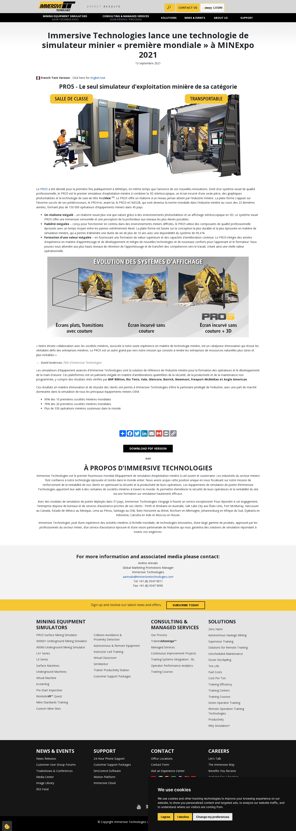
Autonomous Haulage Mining (227, 635)
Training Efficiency (220, 684)
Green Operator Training (224, 703)
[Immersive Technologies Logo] (57, 6)
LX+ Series (43, 653)
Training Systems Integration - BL (173, 659)
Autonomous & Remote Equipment (117, 646)
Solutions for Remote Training (228, 647)
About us (221, 17)
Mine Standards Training (52, 702)
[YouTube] (139, 807)
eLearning (42, 684)
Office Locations (162, 758)
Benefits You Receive (222, 771)
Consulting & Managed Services (125, 17)
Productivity (216, 719)
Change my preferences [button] (212, 817)
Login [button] (217, 7)
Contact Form (160, 764)
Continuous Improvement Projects (173, 653)
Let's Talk (214, 758)
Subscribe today (186, 605)
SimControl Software (107, 771)
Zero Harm (215, 629)
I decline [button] (183, 817)
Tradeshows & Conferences (54, 771)
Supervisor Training (220, 641)
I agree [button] (165, 817)
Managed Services (163, 647)
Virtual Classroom (105, 658)
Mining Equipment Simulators (65, 17)
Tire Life (213, 666)
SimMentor (101, 664)
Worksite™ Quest (49, 696)
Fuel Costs (215, 672)
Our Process (159, 635)
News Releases (46, 758)
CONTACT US (187, 7)
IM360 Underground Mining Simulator (60, 647)
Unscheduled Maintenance (225, 654)
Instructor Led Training (108, 652)
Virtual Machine (46, 678)
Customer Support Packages (112, 676)
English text (97, 78)
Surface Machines (47, 666)
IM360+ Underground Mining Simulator (61, 641)
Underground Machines (51, 672)
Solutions (169, 17)
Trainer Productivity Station (111, 670)
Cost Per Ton (217, 678)
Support (247, 17)
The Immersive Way (221, 764)
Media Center (45, 777)
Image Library (45, 783)
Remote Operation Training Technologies (226, 711)
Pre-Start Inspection (49, 690)
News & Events (194, 17)
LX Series (42, 659)
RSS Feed (42, 789)
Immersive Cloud (105, 783)
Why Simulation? (219, 726)
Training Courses (162, 672)
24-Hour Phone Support (109, 758)
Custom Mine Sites (48, 708)
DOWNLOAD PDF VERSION (148, 448)
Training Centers (219, 690)
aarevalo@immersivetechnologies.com (148, 577)
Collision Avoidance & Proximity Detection (108, 637)
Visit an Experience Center (168, 771)
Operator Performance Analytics (172, 666)
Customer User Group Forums (56, 764)
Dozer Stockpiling (219, 660)
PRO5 (44, 189)
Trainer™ (164, 641)
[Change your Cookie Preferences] (7, 826)
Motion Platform (104, 777)
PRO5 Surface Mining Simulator (56, 635)
